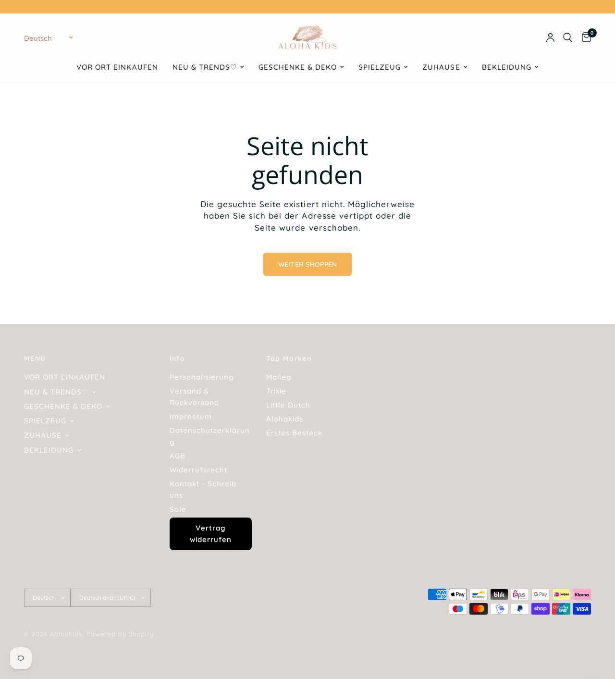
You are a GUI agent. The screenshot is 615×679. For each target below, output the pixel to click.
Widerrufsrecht (198, 469)
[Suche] (567, 37)
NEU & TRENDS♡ (204, 67)
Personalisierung (202, 377)
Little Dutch (288, 404)
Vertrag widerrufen (211, 533)
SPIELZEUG (379, 67)
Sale (178, 509)
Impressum (191, 416)
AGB (177, 455)
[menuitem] (117, 67)
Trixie (276, 390)
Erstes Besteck (294, 432)
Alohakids (284, 418)
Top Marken (288, 358)
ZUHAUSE (441, 67)
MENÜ (35, 358)
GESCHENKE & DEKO (297, 67)
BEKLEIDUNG (506, 67)
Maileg (278, 377)
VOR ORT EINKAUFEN (117, 67)
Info (177, 358)
